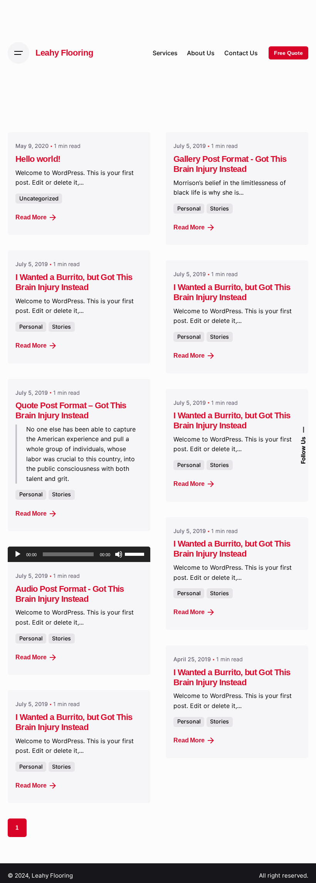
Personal (189, 208)
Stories (219, 208)
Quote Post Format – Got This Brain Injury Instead (70, 410)
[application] (79, 554)
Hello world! (37, 159)
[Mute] (119, 554)
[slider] (135, 553)
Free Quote (288, 53)
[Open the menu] (18, 53)
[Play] (18, 554)
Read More (31, 217)
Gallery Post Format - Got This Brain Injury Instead (230, 164)
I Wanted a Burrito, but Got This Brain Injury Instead (73, 282)
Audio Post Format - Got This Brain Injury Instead (69, 594)
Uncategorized (39, 198)
